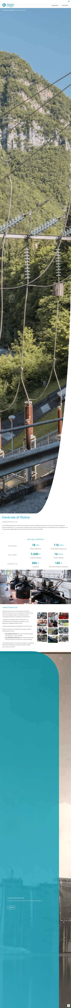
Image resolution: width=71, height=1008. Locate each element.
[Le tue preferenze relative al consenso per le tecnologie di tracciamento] (68, 1005)
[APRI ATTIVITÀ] (68, 5)
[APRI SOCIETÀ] (58, 5)
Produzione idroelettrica (9, 10)
